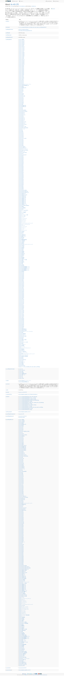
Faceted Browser (49, 1)
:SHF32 (21, 525)
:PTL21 (21, 153)
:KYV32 (21, 480)
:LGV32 (21, 145)
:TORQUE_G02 (22, 197)
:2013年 (21, 81)
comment (7, 383)
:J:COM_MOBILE (22, 471)
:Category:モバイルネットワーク (25, 84)
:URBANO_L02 (22, 199)
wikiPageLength (8, 35)
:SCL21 (21, 511)
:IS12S (21, 460)
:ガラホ (21, 213)
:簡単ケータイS (22, 640)
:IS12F (21, 459)
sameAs (7, 392)
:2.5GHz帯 (21, 421)
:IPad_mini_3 (22, 114)
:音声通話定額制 (22, 644)
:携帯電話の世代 (22, 373)
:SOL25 (21, 183)
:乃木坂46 (21, 231)
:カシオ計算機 (22, 212)
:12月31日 (21, 64)
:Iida (21, 130)
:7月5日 (21, 317)
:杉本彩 (21, 250)
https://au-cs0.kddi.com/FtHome (23, 29)
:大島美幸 (21, 241)
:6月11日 (21, 300)
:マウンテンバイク (23, 230)
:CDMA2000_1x (22, 662)
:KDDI (21, 131)
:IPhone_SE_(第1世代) (23, 127)
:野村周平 (21, 271)
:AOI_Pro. (21, 650)
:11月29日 (21, 55)
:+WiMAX (21, 39)
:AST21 (21, 357)
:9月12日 (21, 320)
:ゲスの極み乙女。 (23, 351)
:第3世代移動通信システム (24, 637)
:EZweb (21, 425)
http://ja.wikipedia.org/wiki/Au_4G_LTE (24, 411)
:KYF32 (21, 476)
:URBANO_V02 (22, 203)
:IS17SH (21, 463)
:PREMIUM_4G (22, 504)
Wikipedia (25, 674)
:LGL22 (21, 140)
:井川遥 (21, 232)
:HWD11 (21, 363)
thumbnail (8, 27)
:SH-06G (21, 523)
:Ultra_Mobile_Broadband (24, 205)
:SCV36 (21, 519)
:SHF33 (21, 526)
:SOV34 (21, 558)
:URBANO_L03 (22, 200)
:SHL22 (21, 166)
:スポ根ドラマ (22, 344)
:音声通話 (21, 345)
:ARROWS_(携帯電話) (23, 356)
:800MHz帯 (22, 649)
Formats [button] (21, 1)
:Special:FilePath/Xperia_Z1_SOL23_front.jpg (27, 398)
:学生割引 (21, 618)
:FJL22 (21, 90)
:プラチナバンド (22, 613)
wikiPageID (8, 32)
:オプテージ (22, 599)
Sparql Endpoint (56, 1)
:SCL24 (21, 159)
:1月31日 (21, 78)
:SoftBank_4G (22, 193)
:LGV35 (21, 493)
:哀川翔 (21, 238)
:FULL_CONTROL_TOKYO (24, 431)
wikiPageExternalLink (9, 29)
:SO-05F (21, 544)
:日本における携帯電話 (23, 623)
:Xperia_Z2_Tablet (23, 594)
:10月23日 (21, 41)
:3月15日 (21, 281)
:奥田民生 (21, 243)
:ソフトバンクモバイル (23, 354)
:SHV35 (21, 177)
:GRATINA (21, 436)
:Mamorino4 (22, 498)
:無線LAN (21, 261)
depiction (7, 396)
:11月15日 (21, 48)
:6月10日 (21, 299)
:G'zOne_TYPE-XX (23, 434)
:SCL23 (21, 158)
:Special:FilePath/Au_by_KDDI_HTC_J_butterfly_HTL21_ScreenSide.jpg (31, 402)
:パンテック (22, 346)
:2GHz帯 (21, 646)
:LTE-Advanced (22, 359)
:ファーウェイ (22, 610)
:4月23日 (21, 285)
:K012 (21, 472)
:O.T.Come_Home (23, 152)
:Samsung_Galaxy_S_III (24, 192)
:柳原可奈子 (22, 253)
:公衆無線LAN (22, 234)
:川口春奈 (21, 246)
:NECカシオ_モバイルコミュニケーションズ (26, 353)
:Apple (21, 332)
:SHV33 (21, 174)
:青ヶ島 (21, 643)
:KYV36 (21, 137)
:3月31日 (21, 283)
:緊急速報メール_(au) (23, 642)
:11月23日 (21, 53)
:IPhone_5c (22, 118)
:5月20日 (21, 291)
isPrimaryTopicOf (9, 411)
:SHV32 (21, 537)
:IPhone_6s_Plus (22, 124)
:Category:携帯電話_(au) (24, 85)
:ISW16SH (21, 467)
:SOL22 (21, 179)
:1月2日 (21, 75)
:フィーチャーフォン (23, 352)
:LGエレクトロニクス (23, 148)
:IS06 (21, 457)
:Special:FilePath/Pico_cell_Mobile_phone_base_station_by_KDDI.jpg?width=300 (32, 27)
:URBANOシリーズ (23, 204)
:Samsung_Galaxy (23, 190)
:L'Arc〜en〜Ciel (22, 138)
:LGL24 (21, 143)
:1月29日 (21, 74)
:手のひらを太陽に (23, 622)
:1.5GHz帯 (21, 420)
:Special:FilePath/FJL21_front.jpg (25, 403)
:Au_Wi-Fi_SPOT (22, 336)
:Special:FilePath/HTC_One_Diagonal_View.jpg (27, 404)
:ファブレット (22, 227)
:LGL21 (21, 139)
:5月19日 (21, 290)
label (7, 389)
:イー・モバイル (22, 211)
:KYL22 (21, 133)
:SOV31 (21, 186)
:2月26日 (21, 278)
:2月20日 (21, 274)
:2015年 (21, 337)
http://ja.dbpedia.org (22, 6)
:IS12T (21, 461)
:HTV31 (21, 100)
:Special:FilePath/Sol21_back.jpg (25, 409)
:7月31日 (21, 316)
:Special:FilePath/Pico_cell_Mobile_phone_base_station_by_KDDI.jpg (31, 407)
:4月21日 (21, 284)
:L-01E (21, 484)
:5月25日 (21, 294)
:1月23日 (21, 72)
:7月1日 (21, 313)
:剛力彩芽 (21, 237)
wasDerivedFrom (9, 394)
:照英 (21, 263)
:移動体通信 (22, 633)
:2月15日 (21, 273)
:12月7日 (21, 67)
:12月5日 (21, 66)
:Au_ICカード (22, 334)
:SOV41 (21, 563)
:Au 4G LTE (23, 392)
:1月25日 (21, 73)
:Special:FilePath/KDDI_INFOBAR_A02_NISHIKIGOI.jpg (29, 400)
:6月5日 (21, 309)
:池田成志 (21, 258)
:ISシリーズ (22, 128)
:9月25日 (21, 326)
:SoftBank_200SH (23, 570)
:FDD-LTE (21, 350)
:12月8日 (21, 68)
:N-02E (21, 501)
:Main (21, 371)
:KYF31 (21, 474)
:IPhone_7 (21, 125)
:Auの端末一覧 (22, 659)
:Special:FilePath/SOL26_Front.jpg (26, 408)
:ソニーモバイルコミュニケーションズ (26, 223)
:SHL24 (21, 168)
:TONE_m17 (22, 574)
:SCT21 (21, 358)
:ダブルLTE (22, 605)
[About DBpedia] (8, 1)
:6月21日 (21, 305)
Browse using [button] (15, 1)
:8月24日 (21, 318)
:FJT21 (21, 91)
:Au (21, 368)
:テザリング (22, 225)
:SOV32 (21, 187)
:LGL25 (21, 340)
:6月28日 (21, 307)
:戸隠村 (21, 620)
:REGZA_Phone (22, 510)
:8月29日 (21, 319)
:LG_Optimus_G (22, 147)
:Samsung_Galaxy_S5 (23, 191)
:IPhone (21, 451)
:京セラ (21, 233)
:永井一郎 (21, 626)
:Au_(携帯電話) (22, 333)
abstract (7, 21)
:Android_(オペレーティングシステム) (26, 331)
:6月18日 (21, 303)
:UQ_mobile (22, 580)
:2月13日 (21, 272)
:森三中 (21, 256)
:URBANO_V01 (22, 201)
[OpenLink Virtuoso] (24, 673)
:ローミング (22, 616)
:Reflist (21, 372)
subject (7, 380)
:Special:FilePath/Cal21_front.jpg (25, 401)
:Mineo (21, 500)
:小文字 (21, 378)
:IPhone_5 (21, 117)
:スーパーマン (22, 221)
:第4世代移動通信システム (24, 270)
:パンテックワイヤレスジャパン (25, 347)
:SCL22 (21, 157)
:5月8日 (21, 298)
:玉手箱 (21, 264)
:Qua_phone (22, 365)
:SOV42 (21, 564)
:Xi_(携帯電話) (22, 207)
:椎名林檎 (21, 257)
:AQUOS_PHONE (23, 330)
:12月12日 (21, 60)
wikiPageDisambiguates (10, 413)
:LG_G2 (21, 494)
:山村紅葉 (21, 245)
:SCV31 (21, 160)
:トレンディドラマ (23, 226)
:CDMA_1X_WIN (22, 339)
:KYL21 (21, 132)
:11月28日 (21, 54)
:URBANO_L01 (22, 198)
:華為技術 (21, 349)
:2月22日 (21, 276)
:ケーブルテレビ (22, 600)
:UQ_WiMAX (22, 579)
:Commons (22, 370)
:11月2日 (21, 57)
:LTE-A (21, 360)
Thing (12, 6)
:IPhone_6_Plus (22, 121)
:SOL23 (21, 180)
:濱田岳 (21, 260)
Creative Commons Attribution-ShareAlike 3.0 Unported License (40, 674)
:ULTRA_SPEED (22, 578)
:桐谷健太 (21, 254)
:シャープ (21, 217)
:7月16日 (21, 311)
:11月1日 (21, 51)
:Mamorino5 (22, 499)
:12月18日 (21, 61)
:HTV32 (21, 101)
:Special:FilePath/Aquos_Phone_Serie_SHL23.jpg (28, 396)
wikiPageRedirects (9, 416)
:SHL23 (21, 167)
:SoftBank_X (22, 573)
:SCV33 (21, 163)
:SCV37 (21, 520)
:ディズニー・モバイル (23, 606)
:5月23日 (21, 293)
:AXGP (21, 343)
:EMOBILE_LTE (22, 87)
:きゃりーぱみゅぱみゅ (23, 210)
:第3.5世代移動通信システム (24, 266)
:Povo (21, 506)
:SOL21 (21, 178)
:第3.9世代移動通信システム (24, 267)
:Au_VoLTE (22, 417)
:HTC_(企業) (22, 95)
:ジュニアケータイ (23, 218)
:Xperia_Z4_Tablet (23, 596)
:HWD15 (21, 444)
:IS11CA (21, 458)
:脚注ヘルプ (22, 374)
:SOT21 (21, 185)
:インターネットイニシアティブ (25, 598)
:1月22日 (21, 71)
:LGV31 (21, 144)
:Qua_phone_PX (22, 154)
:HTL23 (21, 99)
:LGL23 (21, 141)
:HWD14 (21, 103)
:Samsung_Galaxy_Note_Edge (25, 567)
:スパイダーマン (22, 219)
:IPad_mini (22, 113)
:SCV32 (21, 161)
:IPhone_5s (22, 119)
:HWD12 (21, 364)
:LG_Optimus (22, 146)
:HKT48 (21, 94)
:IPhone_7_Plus (22, 126)
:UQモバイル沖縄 (22, 583)
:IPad (21, 108)
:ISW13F (21, 465)
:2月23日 (21, 277)
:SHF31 (21, 164)
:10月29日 (21, 44)
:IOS (21, 107)
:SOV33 (21, 188)
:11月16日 (21, 50)
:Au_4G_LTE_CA (22, 416)
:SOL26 (21, 184)
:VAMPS (21, 206)
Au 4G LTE (15, 4)
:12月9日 (21, 70)
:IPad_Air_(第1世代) (23, 111)
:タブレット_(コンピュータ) (24, 224)
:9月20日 (21, 324)
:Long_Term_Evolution (23, 150)
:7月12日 (21, 310)
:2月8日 (21, 280)
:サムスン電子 (22, 216)
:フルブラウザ (22, 612)
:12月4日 (21, 65)
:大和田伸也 (22, 240)
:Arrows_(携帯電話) (23, 652)
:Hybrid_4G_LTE (22, 445)
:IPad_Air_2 (22, 112)
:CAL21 (21, 338)
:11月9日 (21, 58)
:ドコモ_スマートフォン (23, 607)
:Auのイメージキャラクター (24, 658)
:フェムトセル (22, 611)
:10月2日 (21, 45)
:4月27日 (21, 286)
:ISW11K (21, 464)
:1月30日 (21, 77)
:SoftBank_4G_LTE (23, 194)
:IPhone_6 (21, 120)
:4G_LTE (21, 413)
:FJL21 (21, 88)
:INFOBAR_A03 (22, 106)
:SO (20, 543)
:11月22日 (21, 52)
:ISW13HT (21, 466)
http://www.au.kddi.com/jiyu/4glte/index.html (25, 30)
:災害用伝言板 (22, 630)
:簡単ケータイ (22, 639)
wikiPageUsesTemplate (10, 368)
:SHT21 (21, 171)
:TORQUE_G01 (22, 576)
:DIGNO (21, 86)
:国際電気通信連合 (23, 239)
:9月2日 (21, 327)
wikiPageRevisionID (9, 37)
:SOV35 (21, 559)
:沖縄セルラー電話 (23, 259)
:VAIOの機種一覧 (22, 591)
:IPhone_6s (22, 123)
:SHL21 (21, 165)
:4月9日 (21, 287)
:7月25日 (21, 314)
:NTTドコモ (22, 151)
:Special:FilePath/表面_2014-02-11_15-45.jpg (27, 397)
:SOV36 (21, 560)
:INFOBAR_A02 (22, 105)
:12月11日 (21, 59)
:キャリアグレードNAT (23, 214)
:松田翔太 (21, 252)
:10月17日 (21, 40)
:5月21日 (21, 292)
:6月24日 (21, 306)
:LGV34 (21, 492)
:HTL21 (21, 97)
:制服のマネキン (22, 236)
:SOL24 (21, 181)
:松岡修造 (21, 251)
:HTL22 (21, 98)
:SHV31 (21, 173)
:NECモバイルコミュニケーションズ (25, 503)
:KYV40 (21, 483)
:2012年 (21, 80)
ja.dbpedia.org (33, 6)
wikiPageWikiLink (9, 39)
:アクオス (21, 597)
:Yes (21, 377)
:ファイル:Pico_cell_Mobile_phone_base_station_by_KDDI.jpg (29, 366)
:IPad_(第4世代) (22, 110)
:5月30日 (21, 297)
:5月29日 (21, 296)
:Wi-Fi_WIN (22, 592)
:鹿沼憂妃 (21, 645)
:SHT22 (21, 172)
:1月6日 (21, 79)
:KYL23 (21, 134)
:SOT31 (21, 553)
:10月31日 (21, 46)
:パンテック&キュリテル (24, 609)
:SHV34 (21, 539)
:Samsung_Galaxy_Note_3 (24, 566)
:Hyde (21, 104)
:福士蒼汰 (21, 265)
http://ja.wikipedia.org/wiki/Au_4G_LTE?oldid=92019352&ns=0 (28, 394)
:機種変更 (21, 625)
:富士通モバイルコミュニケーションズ (26, 244)
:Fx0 (21, 92)
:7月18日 (21, 312)
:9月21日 (21, 325)
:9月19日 (21, 323)
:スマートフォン (22, 220)
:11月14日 (21, 47)
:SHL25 (21, 170)
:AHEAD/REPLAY (22, 329)
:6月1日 (21, 304)
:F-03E (21, 426)
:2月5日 (21, 279)
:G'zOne (21, 93)
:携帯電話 (21, 247)
